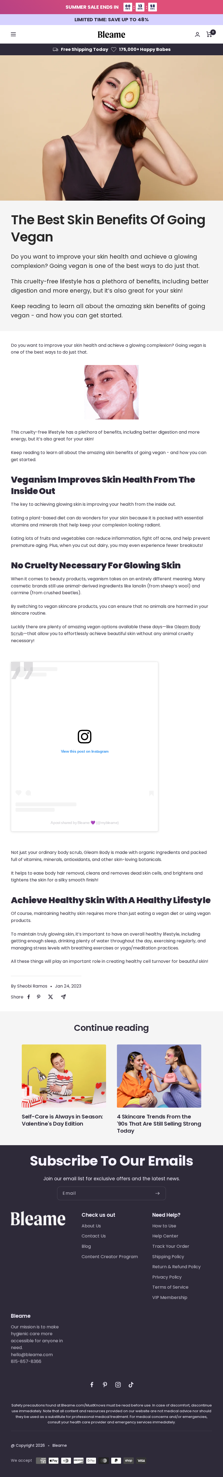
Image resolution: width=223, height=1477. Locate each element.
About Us (91, 1226)
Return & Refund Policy (176, 1267)
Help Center (165, 1236)
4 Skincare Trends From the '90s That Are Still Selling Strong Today (159, 1124)
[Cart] (209, 34)
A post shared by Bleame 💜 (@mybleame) (85, 822)
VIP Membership (169, 1297)
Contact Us (94, 1236)
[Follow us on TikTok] (131, 1384)
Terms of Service (170, 1287)
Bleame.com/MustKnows (83, 1405)
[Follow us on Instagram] (118, 1384)
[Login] (197, 34)
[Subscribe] (160, 1193)
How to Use (164, 1226)
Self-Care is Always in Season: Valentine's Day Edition (62, 1120)
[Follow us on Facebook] (91, 1384)
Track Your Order (170, 1246)
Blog (86, 1246)
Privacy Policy (167, 1277)
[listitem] (28, 997)
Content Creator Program (110, 1257)
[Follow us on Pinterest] (105, 1384)
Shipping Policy (168, 1257)
